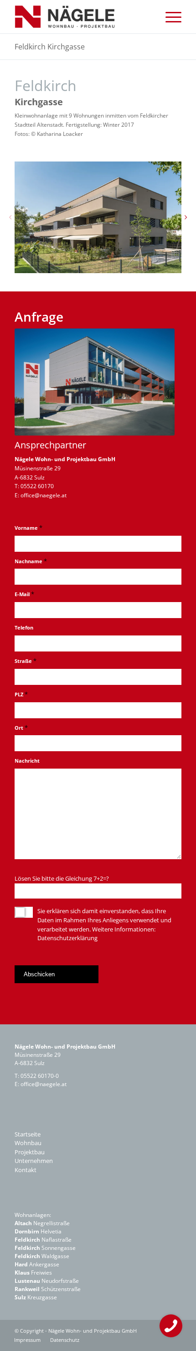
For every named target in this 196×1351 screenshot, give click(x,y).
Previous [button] (10, 217)
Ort (21, 727)
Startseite (28, 1134)
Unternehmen (34, 1161)
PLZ (21, 694)
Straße (25, 661)
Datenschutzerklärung (67, 938)
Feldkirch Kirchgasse (50, 47)
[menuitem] (168, 16)
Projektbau (30, 1152)
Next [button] (186, 217)
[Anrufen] (171, 1325)
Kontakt (25, 1170)
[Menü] (168, 16)
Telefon (24, 627)
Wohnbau (28, 1143)
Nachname (31, 561)
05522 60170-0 (40, 1076)
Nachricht (27, 760)
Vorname (28, 527)
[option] (98, 217)
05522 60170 (37, 486)
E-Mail (24, 594)
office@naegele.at (44, 495)
